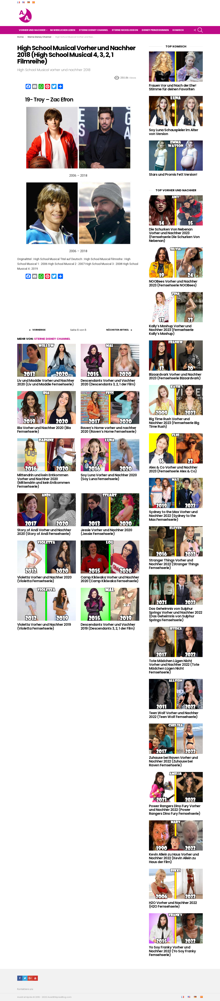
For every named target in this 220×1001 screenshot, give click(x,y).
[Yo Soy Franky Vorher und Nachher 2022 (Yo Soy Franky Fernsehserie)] (176, 928)
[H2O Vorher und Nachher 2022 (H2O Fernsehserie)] (176, 884)
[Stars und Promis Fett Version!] (176, 155)
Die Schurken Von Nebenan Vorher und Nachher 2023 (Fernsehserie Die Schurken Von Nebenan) (174, 235)
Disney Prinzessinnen (155, 30)
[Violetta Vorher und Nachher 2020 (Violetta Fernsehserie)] (46, 557)
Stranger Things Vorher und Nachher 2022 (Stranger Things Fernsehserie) (174, 564)
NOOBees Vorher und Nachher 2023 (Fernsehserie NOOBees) (173, 283)
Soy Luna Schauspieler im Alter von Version (173, 132)
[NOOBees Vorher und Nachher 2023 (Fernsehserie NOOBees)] (176, 262)
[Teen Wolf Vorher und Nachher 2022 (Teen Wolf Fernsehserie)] (176, 694)
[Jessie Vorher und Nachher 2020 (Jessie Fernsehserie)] (110, 509)
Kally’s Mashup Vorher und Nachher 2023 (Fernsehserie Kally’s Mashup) (171, 330)
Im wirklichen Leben (62, 30)
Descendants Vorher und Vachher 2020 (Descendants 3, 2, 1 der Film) (108, 382)
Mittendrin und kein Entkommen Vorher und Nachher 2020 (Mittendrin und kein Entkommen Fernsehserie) (43, 481)
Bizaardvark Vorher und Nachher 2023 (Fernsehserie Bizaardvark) (175, 376)
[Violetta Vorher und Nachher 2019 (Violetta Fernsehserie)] (46, 604)
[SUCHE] (200, 30)
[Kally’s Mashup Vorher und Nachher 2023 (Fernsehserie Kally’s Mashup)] (176, 307)
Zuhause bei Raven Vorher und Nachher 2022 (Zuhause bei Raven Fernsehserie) (173, 761)
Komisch (178, 30)
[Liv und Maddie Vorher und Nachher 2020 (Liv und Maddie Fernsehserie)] (46, 360)
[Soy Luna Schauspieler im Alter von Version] (176, 111)
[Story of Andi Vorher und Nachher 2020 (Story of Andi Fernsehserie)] (46, 509)
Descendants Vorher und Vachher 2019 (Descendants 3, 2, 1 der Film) (108, 626)
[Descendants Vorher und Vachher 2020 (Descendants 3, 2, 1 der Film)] (110, 360)
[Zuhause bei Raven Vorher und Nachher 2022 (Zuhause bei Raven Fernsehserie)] (176, 739)
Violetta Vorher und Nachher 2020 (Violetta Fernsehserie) (44, 579)
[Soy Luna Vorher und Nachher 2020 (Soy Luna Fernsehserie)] (110, 454)
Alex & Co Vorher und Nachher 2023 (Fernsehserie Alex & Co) (173, 469)
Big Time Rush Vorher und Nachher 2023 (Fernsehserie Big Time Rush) (174, 423)
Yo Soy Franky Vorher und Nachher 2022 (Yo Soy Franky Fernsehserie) (172, 951)
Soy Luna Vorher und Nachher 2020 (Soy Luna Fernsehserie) (109, 477)
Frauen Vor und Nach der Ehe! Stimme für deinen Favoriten (172, 87)
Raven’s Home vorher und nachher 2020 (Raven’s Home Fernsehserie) (108, 429)
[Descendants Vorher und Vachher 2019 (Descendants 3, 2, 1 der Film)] (110, 604)
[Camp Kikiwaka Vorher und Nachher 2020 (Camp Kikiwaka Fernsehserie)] (110, 557)
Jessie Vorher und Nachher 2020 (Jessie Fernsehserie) (106, 532)
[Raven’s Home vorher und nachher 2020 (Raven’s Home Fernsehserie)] (110, 407)
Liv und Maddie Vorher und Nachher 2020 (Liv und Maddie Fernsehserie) (45, 382)
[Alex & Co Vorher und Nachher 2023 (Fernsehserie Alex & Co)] (176, 448)
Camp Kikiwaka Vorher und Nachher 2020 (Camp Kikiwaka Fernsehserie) (110, 579)
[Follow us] (194, 30)
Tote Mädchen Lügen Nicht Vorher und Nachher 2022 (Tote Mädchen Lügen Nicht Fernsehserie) (174, 666)
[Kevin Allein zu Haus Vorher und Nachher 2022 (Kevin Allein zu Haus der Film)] (176, 835)
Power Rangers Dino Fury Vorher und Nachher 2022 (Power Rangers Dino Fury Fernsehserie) (174, 810)
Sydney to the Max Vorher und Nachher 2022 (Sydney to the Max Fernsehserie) (173, 516)
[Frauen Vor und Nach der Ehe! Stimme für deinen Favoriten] (176, 66)
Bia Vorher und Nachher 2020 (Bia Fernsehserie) (44, 429)
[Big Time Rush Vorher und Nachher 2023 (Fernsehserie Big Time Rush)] (176, 400)
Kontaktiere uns (25, 989)
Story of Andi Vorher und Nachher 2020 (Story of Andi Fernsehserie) (44, 532)
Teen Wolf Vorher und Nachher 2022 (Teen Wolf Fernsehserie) (173, 715)
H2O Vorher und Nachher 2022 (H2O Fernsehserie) (173, 904)
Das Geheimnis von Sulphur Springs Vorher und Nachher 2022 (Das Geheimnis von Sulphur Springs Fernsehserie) (175, 614)
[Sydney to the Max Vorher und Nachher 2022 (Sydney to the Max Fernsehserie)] (176, 493)
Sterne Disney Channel (93, 30)
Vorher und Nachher (32, 30)
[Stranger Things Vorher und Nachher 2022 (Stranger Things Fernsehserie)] (176, 541)
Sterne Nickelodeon (125, 30)
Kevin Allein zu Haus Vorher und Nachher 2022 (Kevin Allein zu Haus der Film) (174, 858)
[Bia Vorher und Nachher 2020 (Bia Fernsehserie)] (46, 407)
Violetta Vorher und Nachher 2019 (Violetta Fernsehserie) (44, 626)
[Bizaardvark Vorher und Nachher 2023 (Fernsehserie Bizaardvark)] (176, 355)
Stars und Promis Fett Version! (173, 174)
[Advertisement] (78, 304)
